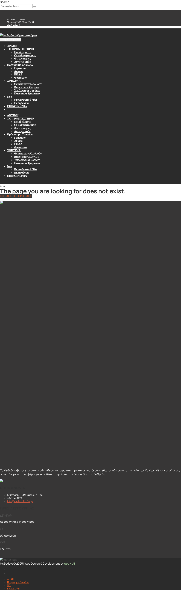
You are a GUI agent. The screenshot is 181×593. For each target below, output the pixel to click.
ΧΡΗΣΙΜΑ (14, 80)
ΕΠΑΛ (18, 74)
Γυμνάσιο (20, 68)
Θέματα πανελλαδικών (28, 83)
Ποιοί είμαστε (22, 52)
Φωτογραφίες (22, 58)
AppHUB (69, 563)
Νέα (9, 96)
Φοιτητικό (20, 77)
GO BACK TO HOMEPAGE (16, 196)
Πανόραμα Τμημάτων (27, 93)
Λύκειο (18, 71)
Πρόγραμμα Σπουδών (20, 64)
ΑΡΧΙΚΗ (12, 45)
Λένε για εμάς (22, 61)
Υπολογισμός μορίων (27, 90)
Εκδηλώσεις (21, 103)
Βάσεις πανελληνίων (26, 87)
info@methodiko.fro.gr (20, 501)
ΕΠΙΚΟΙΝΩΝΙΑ (17, 106)
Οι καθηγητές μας (25, 55)
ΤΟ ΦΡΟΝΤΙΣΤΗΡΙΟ (20, 48)
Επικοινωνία (13, 588)
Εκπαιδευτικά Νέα (25, 99)
